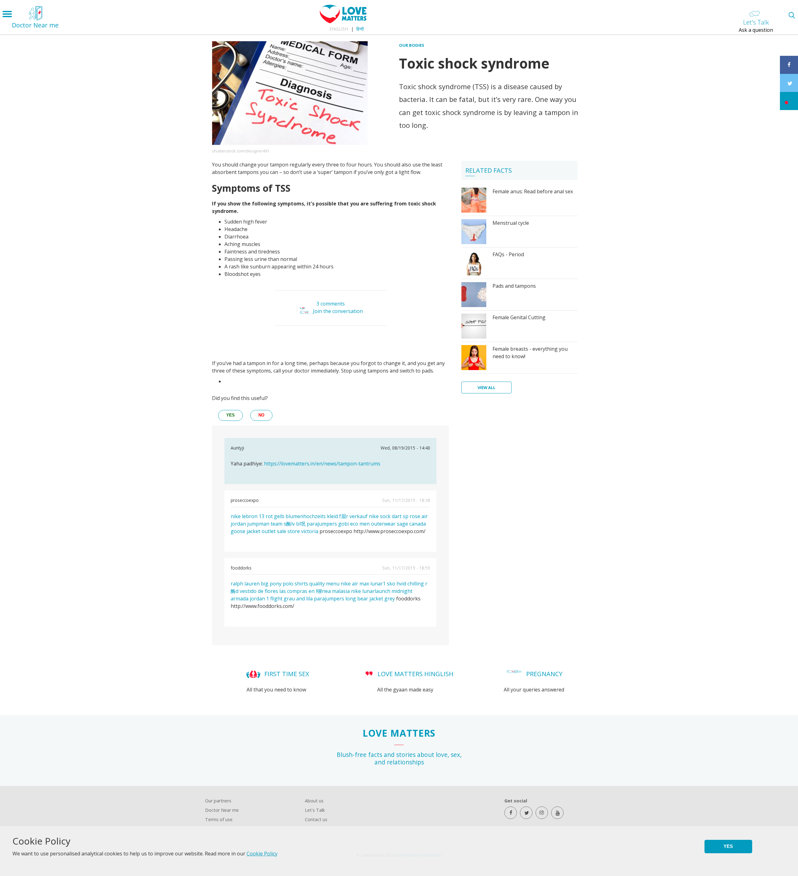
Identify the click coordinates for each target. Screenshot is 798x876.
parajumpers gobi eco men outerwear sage (357, 523)
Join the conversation (338, 311)
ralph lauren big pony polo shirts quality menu (285, 583)
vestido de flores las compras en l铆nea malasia (295, 591)
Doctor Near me (222, 810)
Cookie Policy (262, 853)
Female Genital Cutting (519, 317)
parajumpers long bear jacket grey (354, 598)
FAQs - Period (508, 254)
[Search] (792, 15)
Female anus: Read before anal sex (533, 191)
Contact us (316, 819)
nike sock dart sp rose (394, 516)
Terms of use (219, 819)
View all (486, 387)
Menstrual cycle (511, 222)
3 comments (330, 303)
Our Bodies (411, 45)
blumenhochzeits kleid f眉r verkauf (327, 516)
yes (230, 415)
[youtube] (557, 812)
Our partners (218, 801)
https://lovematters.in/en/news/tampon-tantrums (322, 463)
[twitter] (526, 812)
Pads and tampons (514, 285)
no (261, 415)
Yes (728, 846)
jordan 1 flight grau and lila (281, 598)
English (338, 29)
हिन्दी (360, 29)
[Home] (343, 21)
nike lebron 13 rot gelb (257, 516)
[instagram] (542, 812)
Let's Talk (315, 810)
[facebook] (510, 812)
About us (314, 801)
